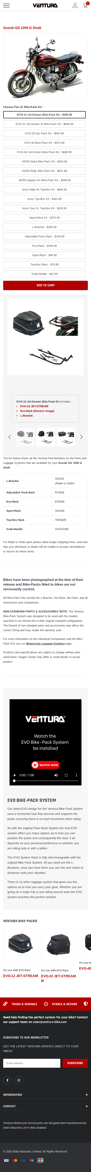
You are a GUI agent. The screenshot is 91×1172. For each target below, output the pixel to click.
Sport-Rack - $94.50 (44, 255)
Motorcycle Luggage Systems (45, 643)
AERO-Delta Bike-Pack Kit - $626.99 (44, 161)
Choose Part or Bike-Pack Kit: (23, 107)
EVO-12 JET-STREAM (20, 976)
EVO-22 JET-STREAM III (58, 978)
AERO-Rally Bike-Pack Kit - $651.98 (44, 170)
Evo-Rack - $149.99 (44, 245)
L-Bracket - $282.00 (44, 227)
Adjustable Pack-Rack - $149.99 (44, 236)
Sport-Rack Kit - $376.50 (44, 217)
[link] (20, 946)
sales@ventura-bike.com (50, 1022)
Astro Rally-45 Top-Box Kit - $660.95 (44, 189)
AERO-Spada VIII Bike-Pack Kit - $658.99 (44, 180)
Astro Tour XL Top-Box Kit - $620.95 (44, 208)
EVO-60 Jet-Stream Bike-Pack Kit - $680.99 (44, 152)
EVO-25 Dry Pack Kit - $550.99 (44, 133)
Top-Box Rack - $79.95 (44, 264)
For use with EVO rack (16, 970)
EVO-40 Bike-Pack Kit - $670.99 (44, 142)
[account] (75, 5)
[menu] (6, 5)
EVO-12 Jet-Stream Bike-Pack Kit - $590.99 (44, 114)
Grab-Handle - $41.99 (45, 273)
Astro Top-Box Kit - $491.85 (45, 199)
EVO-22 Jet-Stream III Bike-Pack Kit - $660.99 (44, 124)
